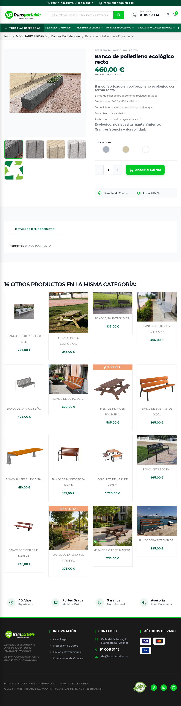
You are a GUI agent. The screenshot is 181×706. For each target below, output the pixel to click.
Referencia (17, 245)
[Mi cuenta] (168, 15)
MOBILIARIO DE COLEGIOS (118, 28)
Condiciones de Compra (68, 658)
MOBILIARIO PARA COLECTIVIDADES (155, 28)
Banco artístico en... (157, 469)
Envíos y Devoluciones (67, 651)
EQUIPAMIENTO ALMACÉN (58, 28)
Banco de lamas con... (68, 398)
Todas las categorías (24, 28)
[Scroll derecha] (178, 28)
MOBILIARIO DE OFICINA (88, 28)
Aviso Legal (60, 639)
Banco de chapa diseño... (24, 408)
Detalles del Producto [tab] (35, 229)
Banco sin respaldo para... (24, 479)
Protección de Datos (65, 645)
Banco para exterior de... (112, 318)
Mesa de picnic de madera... (113, 550)
